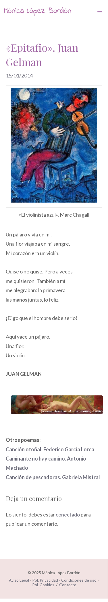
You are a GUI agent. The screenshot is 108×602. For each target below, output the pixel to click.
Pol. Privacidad (45, 580)
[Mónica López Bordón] (37, 11)
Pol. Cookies (43, 584)
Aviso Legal (19, 580)
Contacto (67, 584)
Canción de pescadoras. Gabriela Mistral (53, 477)
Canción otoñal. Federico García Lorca (50, 449)
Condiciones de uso (79, 580)
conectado (68, 514)
